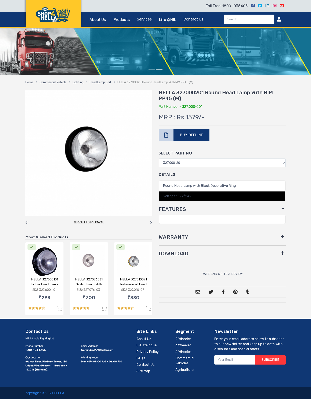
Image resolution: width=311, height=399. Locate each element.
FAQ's (140, 358)
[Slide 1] (152, 69)
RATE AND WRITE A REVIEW (222, 274)
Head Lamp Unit (100, 82)
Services (144, 19)
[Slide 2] (159, 69)
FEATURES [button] (172, 209)
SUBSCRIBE (270, 360)
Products (121, 19)
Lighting (78, 82)
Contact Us (193, 19)
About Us (97, 19)
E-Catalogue (146, 345)
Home (29, 82)
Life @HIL (167, 19)
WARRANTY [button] (174, 237)
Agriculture (184, 370)
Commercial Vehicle (53, 82)
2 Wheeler (183, 339)
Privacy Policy (147, 352)
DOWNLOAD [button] (174, 254)
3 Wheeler (183, 345)
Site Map (143, 371)
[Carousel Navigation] (88, 222)
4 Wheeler (183, 352)
